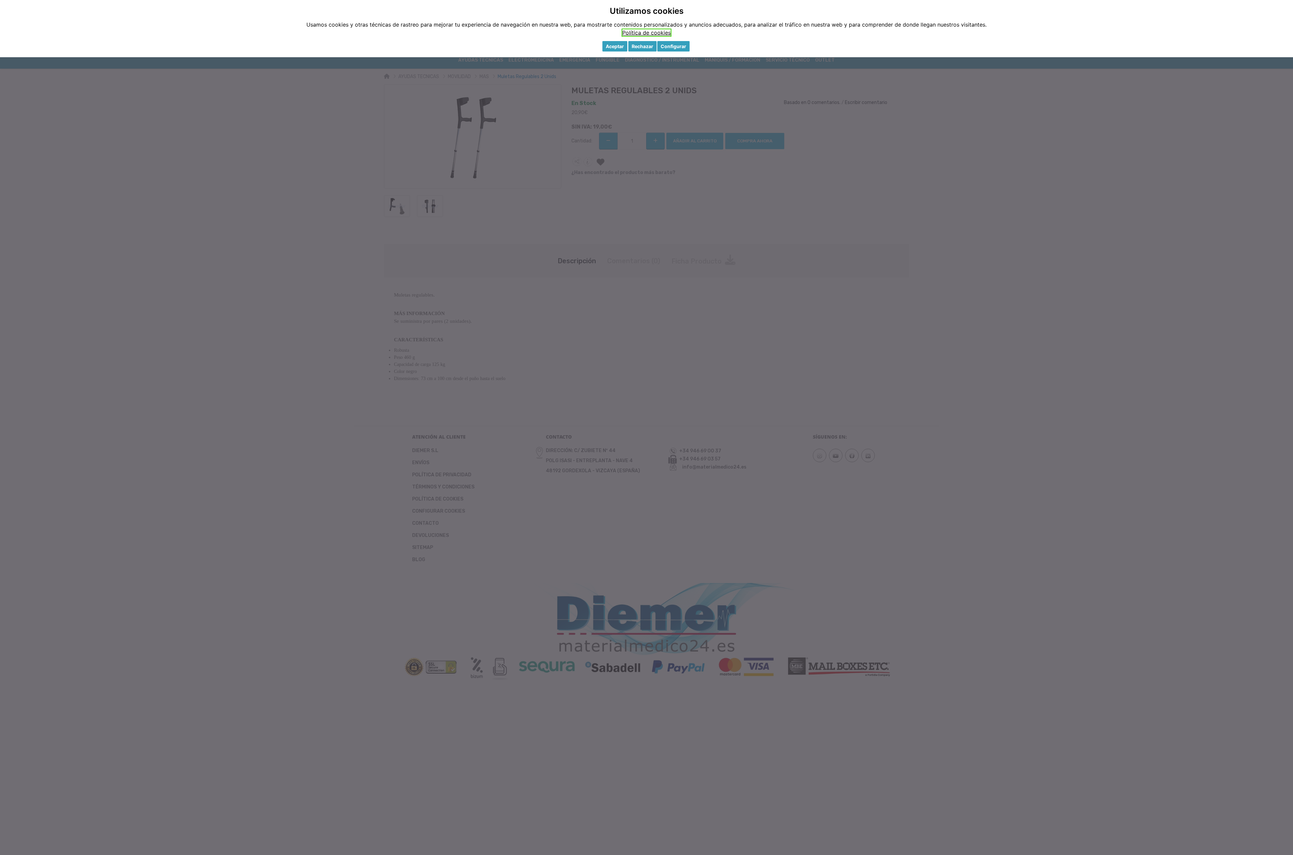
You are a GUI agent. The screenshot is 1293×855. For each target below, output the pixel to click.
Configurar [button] (673, 46)
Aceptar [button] (615, 46)
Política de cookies (646, 32)
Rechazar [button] (642, 46)
